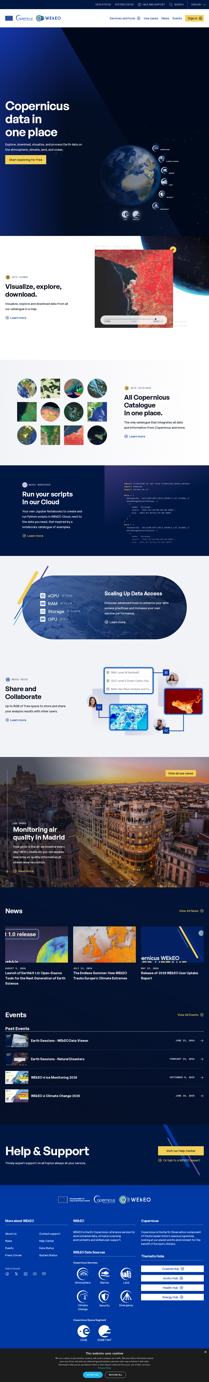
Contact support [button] (49, 1233)
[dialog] (104, 1365)
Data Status (46, 1248)
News (8, 1241)
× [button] (205, 1352)
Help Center (46, 1241)
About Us (11, 1233)
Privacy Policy (104, 1368)
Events (9, 1248)
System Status (48, 1255)
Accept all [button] (93, 1374)
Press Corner (13, 1255)
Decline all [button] (115, 1374)
